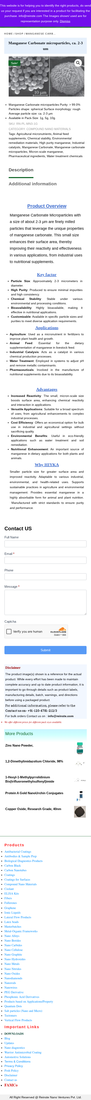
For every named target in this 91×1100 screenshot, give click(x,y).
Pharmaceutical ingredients (27, 156)
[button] (78, 63)
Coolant (9, 889)
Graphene (10, 908)
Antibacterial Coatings (17, 851)
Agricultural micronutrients (34, 134)
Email (9, 554)
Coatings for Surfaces (17, 879)
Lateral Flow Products (17, 917)
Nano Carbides (13, 945)
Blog (7, 1038)
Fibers (8, 898)
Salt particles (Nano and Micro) (23, 1011)
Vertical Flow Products (18, 1020)
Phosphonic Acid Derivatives (21, 997)
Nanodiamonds (13, 978)
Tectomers (10, 1015)
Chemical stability (39, 138)
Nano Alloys (11, 936)
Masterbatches (12, 926)
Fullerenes (10, 903)
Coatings (9, 875)
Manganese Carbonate (37, 147)
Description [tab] (21, 169)
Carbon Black (12, 865)
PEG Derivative (13, 992)
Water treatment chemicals (65, 156)
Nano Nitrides (12, 969)
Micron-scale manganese (46, 151)
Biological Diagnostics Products (23, 861)
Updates (9, 1043)
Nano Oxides (12, 973)
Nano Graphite (13, 954)
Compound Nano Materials (48, 129)
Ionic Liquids (12, 912)
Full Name (11, 537)
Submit (45, 650)
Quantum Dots (13, 1006)
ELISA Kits (11, 893)
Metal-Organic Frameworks (20, 931)
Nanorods (10, 983)
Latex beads (11, 922)
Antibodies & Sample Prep (20, 856)
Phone (8, 570)
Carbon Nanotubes (15, 870)
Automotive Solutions (17, 1057)
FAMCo (11, 1085)
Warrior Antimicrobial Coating (22, 1052)
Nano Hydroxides (14, 959)
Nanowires (10, 987)
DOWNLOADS (14, 1033)
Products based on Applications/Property (28, 1001)
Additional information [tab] (33, 183)
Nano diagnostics (14, 1048)
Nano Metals (11, 964)
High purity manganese (54, 142)
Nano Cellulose (13, 950)
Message (11, 586)
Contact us (10, 1080)
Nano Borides (12, 940)
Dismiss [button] (65, 21)
